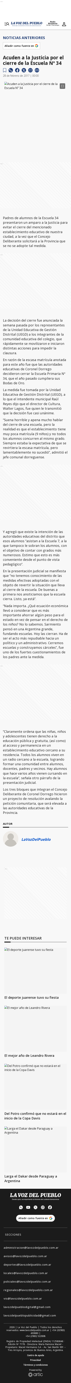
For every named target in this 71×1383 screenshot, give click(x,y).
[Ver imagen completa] (62, 86)
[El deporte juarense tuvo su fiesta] (35, 971)
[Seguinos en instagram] (43, 1207)
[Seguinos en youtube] (28, 1207)
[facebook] (17, 70)
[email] (30, 70)
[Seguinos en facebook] (50, 1207)
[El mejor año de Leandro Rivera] (35, 1029)
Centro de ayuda (35, 1355)
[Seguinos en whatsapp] (21, 1207)
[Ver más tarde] (4, 70)
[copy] (37, 70)
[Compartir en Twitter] (24, 70)
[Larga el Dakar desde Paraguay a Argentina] (35, 1149)
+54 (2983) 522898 (35, 1336)
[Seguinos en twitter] (35, 1207)
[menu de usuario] (64, 24)
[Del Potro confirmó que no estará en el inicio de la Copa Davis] (35, 1087)
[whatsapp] (11, 70)
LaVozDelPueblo (35, 839)
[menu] (7, 24)
